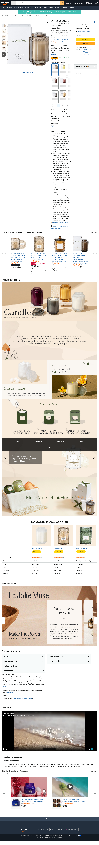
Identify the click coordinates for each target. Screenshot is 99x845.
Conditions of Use (25, 835)
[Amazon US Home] (23, 830)
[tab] (17, 441)
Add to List (78, 73)
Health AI (9, 7)
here (4, 686)
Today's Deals (18, 7)
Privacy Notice (35, 835)
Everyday (72, 7)
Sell (45, 7)
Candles (38, 16)
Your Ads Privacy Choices (70, 835)
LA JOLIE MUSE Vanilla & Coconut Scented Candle (18, 715)
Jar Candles (45, 16)
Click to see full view (28, 72)
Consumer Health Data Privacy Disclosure (51, 835)
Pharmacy (64, 7)
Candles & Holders (30, 16)
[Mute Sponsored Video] (44, 794)
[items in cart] (96, 2)
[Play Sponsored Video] (70, 787)
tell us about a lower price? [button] (23, 698)
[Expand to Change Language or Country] (70, 3)
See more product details (60, 222)
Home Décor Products (17, 16)
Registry (50, 7)
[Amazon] (5, 2)
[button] (3, 8)
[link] (18, 257)
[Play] (3, 749)
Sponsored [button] (4, 773)
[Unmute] (95, 749)
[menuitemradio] (92, 749)
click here (10, 692)
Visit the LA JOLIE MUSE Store (60, 40)
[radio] (4, 25)
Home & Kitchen (6, 16)
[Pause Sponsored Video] (44, 791)
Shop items (55, 59)
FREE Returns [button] (55, 55)
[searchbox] (38, 3)
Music (57, 7)
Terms (63, 59)
